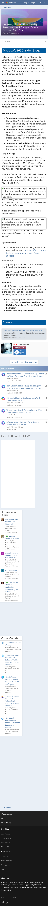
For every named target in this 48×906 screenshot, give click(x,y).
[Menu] (2, 2)
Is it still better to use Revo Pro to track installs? (11, 555)
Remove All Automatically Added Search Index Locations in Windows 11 (13, 722)
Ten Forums (5, 847)
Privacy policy (5, 865)
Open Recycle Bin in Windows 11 (13, 643)
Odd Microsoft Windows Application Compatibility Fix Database (12, 587)
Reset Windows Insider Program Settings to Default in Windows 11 (12, 680)
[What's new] (41, 2)
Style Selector (7, 814)
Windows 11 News (17, 403)
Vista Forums (5, 834)
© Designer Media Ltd (8, 898)
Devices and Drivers (11, 600)
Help (2, 869)
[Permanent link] (25, 86)
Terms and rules (6, 861)
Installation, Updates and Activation (12, 548)
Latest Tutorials (11, 638)
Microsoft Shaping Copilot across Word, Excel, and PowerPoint (23, 399)
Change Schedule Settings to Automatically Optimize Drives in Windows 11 (12, 701)
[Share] (45, 41)
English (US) (7, 823)
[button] (23, 818)
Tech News (14, 378)
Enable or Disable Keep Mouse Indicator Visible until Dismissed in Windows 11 (12, 660)
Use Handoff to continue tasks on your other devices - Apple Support (26, 253)
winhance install (11, 570)
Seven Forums (6, 838)
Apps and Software (11, 532)
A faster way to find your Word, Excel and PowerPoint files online (23, 423)
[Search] (45, 2)
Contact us (4, 856)
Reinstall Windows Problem (12, 537)
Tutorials (8, 651)
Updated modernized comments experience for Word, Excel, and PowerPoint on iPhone (25, 374)
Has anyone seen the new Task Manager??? (11, 521)
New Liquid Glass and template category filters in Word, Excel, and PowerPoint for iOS (25, 387)
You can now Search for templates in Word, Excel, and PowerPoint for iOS (24, 411)
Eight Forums (5, 842)
